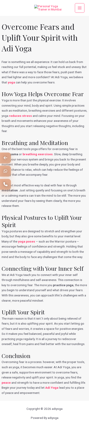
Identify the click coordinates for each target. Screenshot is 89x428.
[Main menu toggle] (80, 8)
